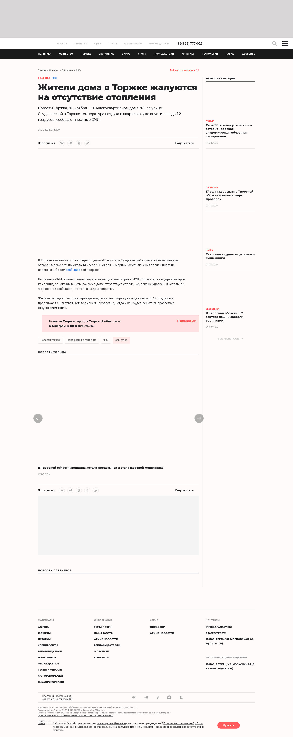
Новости (62, 43)
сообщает (73, 270)
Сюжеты (44, 633)
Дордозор (157, 627)
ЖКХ (55, 78)
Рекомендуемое (50, 651)
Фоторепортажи (50, 675)
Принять (228, 725)
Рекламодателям (159, 43)
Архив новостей (132, 43)
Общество (121, 340)
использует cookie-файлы (111, 723)
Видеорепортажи (51, 681)
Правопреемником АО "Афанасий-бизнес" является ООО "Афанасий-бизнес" (75, 715)
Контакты (101, 657)
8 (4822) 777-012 (189, 43)
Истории (44, 639)
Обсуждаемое (48, 663)
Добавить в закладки (182, 70)
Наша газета (103, 633)
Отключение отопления (81, 340)
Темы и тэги (80, 43)
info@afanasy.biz (219, 627)
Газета (113, 43)
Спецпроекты (48, 645)
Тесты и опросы (50, 669)
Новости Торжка (50, 340)
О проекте (101, 651)
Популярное (47, 657)
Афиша (98, 43)
